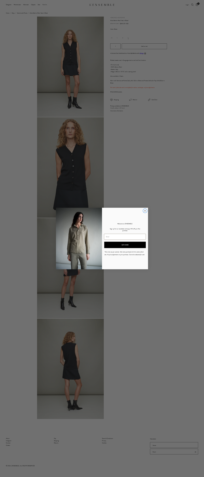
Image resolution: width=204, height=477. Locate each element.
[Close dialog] (145, 211)
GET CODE (125, 245)
